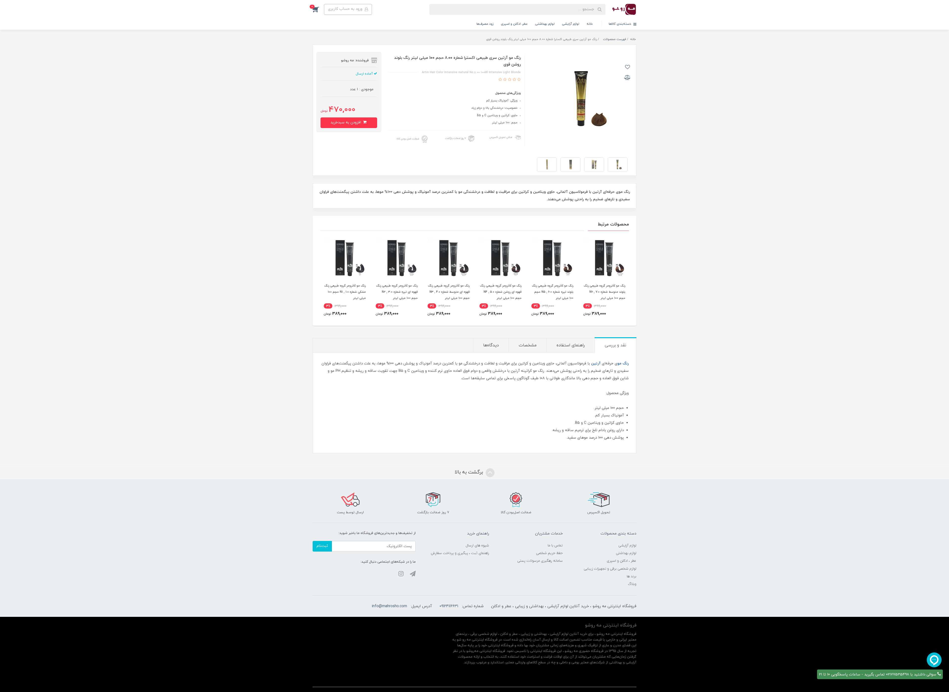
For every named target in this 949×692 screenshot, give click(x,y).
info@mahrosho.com (389, 606)
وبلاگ (632, 584)
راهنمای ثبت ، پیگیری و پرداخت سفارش (460, 553)
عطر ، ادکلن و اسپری (621, 560)
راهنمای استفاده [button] (571, 345)
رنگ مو (623, 363)
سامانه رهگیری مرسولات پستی (540, 560)
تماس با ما (555, 545)
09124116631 (448, 606)
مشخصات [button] (528, 345)
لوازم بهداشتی (545, 24)
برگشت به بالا (469, 472)
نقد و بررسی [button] (615, 345)
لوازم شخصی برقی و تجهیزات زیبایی (610, 568)
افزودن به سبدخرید (346, 122)
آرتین (596, 363)
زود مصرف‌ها (485, 24)
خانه (590, 24)
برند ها (631, 576)
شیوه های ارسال (477, 545)
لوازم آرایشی (570, 24)
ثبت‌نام (322, 546)
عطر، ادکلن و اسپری (514, 24)
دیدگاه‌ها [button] (491, 345)
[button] (318, 9)
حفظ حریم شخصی (549, 553)
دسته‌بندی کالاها (620, 24)
